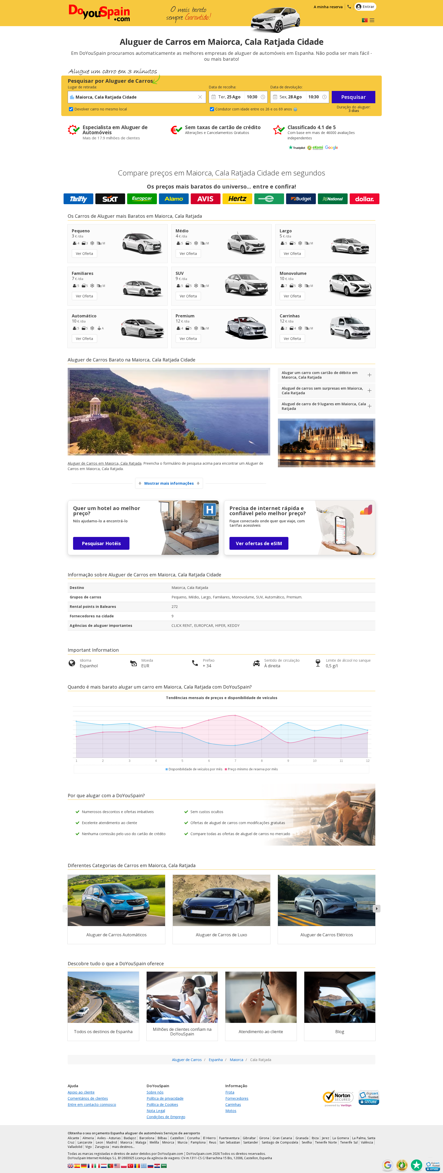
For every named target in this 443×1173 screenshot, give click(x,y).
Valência (367, 1142)
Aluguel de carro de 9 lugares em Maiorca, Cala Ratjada (324, 406)
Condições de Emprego (166, 1116)
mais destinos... (123, 1147)
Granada (302, 1138)
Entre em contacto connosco (92, 1104)
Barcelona (146, 1138)
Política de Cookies (162, 1104)
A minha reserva (328, 6)
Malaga (141, 1142)
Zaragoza (102, 1147)
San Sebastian (229, 1142)
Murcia (182, 1142)
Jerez (325, 1138)
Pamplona (198, 1142)
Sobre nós (155, 1092)
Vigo (88, 1147)
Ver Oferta (84, 253)
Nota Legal (156, 1110)
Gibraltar (249, 1138)
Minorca (168, 1142)
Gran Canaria (282, 1138)
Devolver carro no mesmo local (100, 109)
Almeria (88, 1138)
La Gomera (341, 1138)
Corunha (193, 1138)
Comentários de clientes (88, 1098)
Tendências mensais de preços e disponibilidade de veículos (221, 697)
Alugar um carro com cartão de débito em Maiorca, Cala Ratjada (320, 375)
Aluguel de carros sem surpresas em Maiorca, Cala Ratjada (322, 390)
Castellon (177, 1138)
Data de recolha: (222, 87)
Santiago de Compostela (280, 1142)
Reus (212, 1142)
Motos (230, 1110)
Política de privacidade (165, 1098)
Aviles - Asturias (108, 1138)
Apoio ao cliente (81, 1092)
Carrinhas (233, 1104)
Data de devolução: (286, 87)
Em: (248, 87)
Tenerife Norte (326, 1142)
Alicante (73, 1138)
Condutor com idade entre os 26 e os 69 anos (253, 109)
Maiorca (126, 1142)
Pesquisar (353, 97)
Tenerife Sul (348, 1142)
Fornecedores (236, 1098)
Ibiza (315, 1138)
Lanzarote (85, 1142)
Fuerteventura (229, 1138)
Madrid (111, 1142)
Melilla (154, 1142)
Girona (264, 1138)
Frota (229, 1092)
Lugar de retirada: (82, 87)
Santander (250, 1142)
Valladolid (75, 1147)
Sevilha (307, 1142)
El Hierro (209, 1138)
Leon (99, 1142)
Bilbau (162, 1138)
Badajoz (130, 1138)
